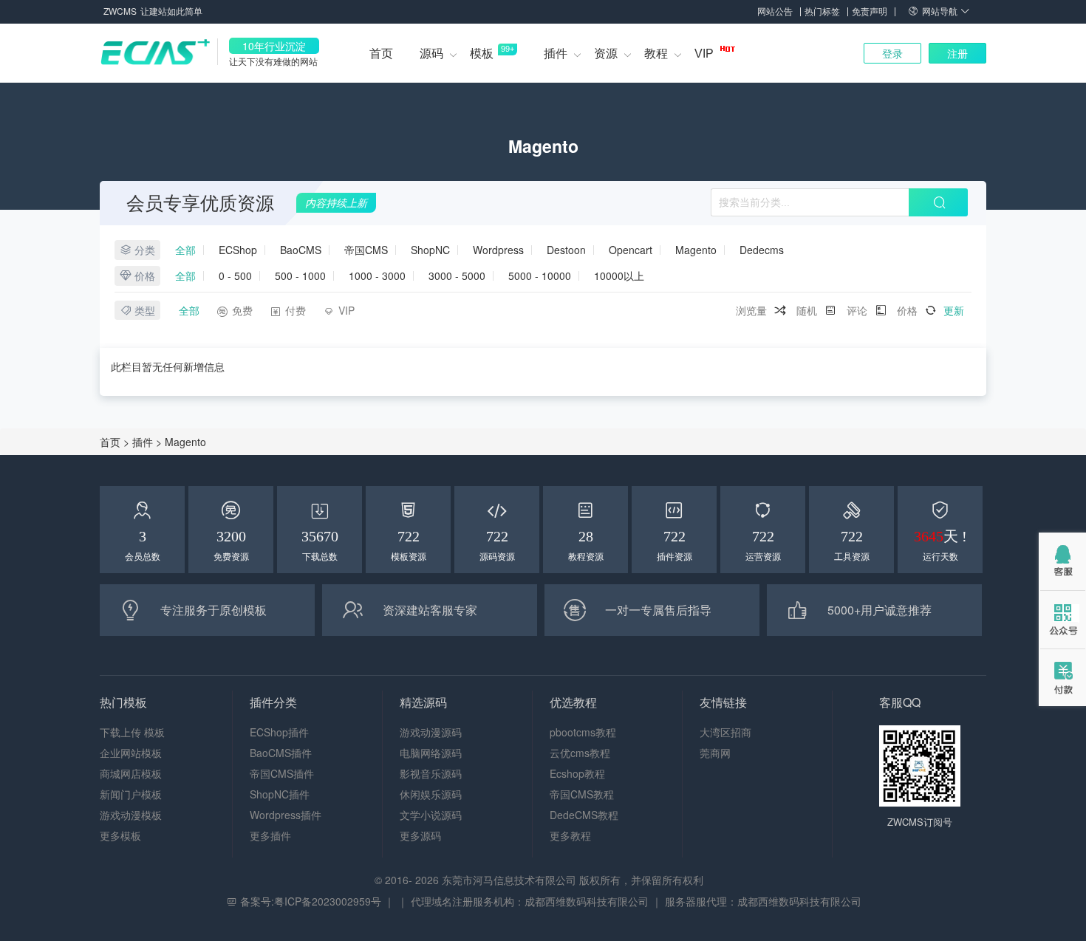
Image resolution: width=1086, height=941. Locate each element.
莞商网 (715, 752)
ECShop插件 (279, 732)
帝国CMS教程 (582, 794)
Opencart (630, 250)
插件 (555, 53)
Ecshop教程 (577, 773)
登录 (892, 53)
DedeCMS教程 (584, 814)
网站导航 (941, 10)
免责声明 (869, 10)
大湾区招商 (725, 732)
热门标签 (822, 10)
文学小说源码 (431, 814)
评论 (857, 310)
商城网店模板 (131, 773)
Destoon (566, 250)
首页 (381, 53)
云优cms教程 (580, 752)
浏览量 (751, 310)
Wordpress (498, 250)
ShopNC (430, 250)
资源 (606, 53)
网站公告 (775, 10)
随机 (806, 310)
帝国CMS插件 (282, 773)
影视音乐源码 (431, 773)
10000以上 (619, 276)
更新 (953, 310)
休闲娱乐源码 (431, 794)
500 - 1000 (300, 276)
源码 (431, 53)
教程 (656, 53)
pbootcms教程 (583, 732)
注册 (957, 53)
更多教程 (570, 835)
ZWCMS (120, 10)
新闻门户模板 (131, 794)
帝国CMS (366, 250)
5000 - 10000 (539, 276)
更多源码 (420, 835)
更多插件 (270, 835)
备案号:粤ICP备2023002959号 (310, 901)
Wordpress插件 (285, 814)
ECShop (238, 250)
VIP (705, 53)
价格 (907, 310)
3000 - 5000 (456, 276)
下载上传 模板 (132, 732)
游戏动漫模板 (131, 814)
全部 (185, 250)
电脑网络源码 (431, 752)
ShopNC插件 (280, 794)
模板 (492, 52)
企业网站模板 (131, 752)
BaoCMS (300, 250)
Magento (696, 250)
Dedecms (762, 250)
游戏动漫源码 (431, 732)
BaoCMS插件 (281, 752)
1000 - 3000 (377, 276)
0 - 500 (235, 276)
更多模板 (120, 835)
